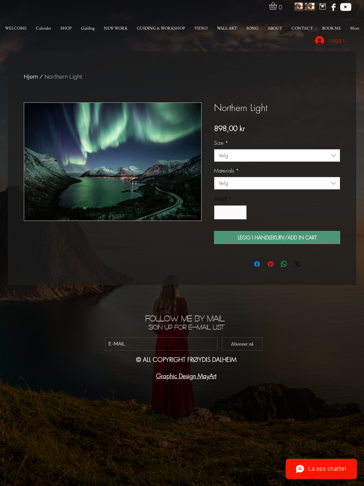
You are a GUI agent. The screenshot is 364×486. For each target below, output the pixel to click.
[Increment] (241, 212)
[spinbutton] (230, 212)
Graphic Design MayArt (186, 376)
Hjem (31, 76)
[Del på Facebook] (257, 264)
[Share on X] (297, 264)
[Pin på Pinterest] (270, 264)
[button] (277, 6)
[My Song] (346, 7)
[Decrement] (220, 212)
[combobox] (277, 155)
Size (221, 143)
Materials (226, 171)
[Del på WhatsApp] (284, 264)
